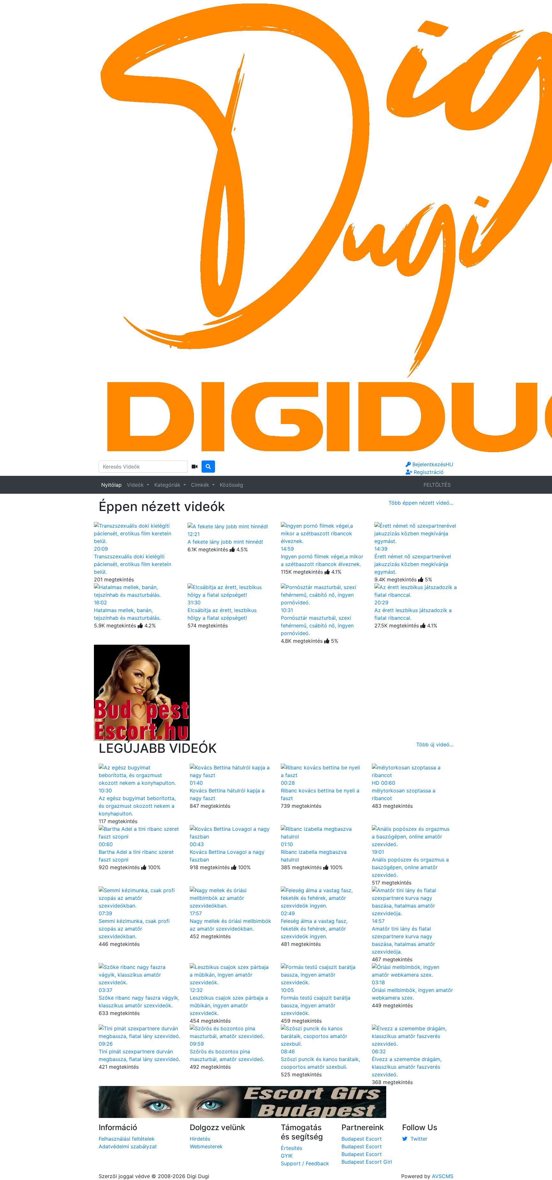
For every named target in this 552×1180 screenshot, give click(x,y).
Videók (136, 485)
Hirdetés (200, 1139)
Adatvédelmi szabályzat (128, 1146)
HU (449, 464)
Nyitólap (111, 485)
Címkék (201, 485)
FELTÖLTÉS (437, 485)
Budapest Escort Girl (366, 1162)
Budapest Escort (361, 1139)
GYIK (287, 1155)
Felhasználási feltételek (127, 1139)
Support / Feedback (305, 1163)
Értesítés (291, 1148)
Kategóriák (168, 485)
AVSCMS (442, 1176)
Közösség (231, 485)
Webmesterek (206, 1146)
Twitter (417, 1139)
